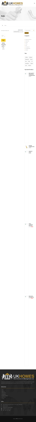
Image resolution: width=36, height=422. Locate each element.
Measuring (27, 59)
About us (3, 391)
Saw (26, 45)
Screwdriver (27, 63)
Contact (3, 398)
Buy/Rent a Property (5, 395)
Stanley (32, 63)
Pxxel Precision (20, 418)
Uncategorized (28, 48)
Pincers (27, 42)
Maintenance (4, 392)
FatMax (26, 57)
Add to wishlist (3, 36)
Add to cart (3, 40)
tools (26, 65)
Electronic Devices (28, 39)
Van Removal (4, 394)
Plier (26, 61)
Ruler (29, 61)
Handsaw (30, 57)
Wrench (29, 65)
